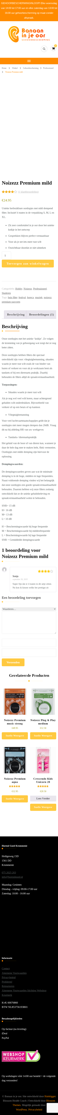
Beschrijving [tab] (16, 314)
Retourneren (8, 986)
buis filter (12, 297)
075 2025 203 (9, 872)
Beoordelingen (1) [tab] (41, 314)
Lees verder (43, 798)
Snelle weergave (15, 735)
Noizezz (28, 288)
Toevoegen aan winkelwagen (28, 263)
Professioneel (40, 288)
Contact (6, 968)
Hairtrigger (49, 1096)
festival (22, 297)
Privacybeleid (9, 977)
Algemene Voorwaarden (14, 973)
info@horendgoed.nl (12, 877)
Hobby (18, 288)
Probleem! (7, 981)
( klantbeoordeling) (28, 191)
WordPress (21, 1109)
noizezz (48, 297)
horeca (30, 297)
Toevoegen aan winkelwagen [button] (14, 707)
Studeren (6, 293)
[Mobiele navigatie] (29, 61)
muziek (39, 297)
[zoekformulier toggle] (44, 49)
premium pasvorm (11, 301)
